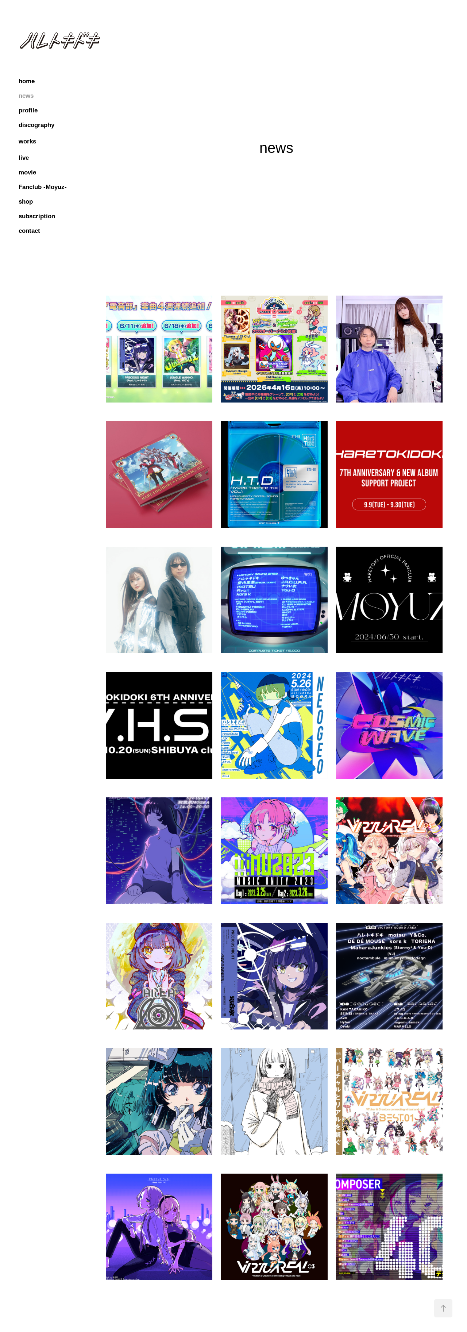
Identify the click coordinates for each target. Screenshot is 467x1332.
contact (29, 230)
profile (28, 110)
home (27, 81)
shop (26, 201)
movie (27, 172)
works (27, 141)
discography (36, 125)
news (26, 95)
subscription (37, 216)
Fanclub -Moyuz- (43, 187)
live (24, 157)
